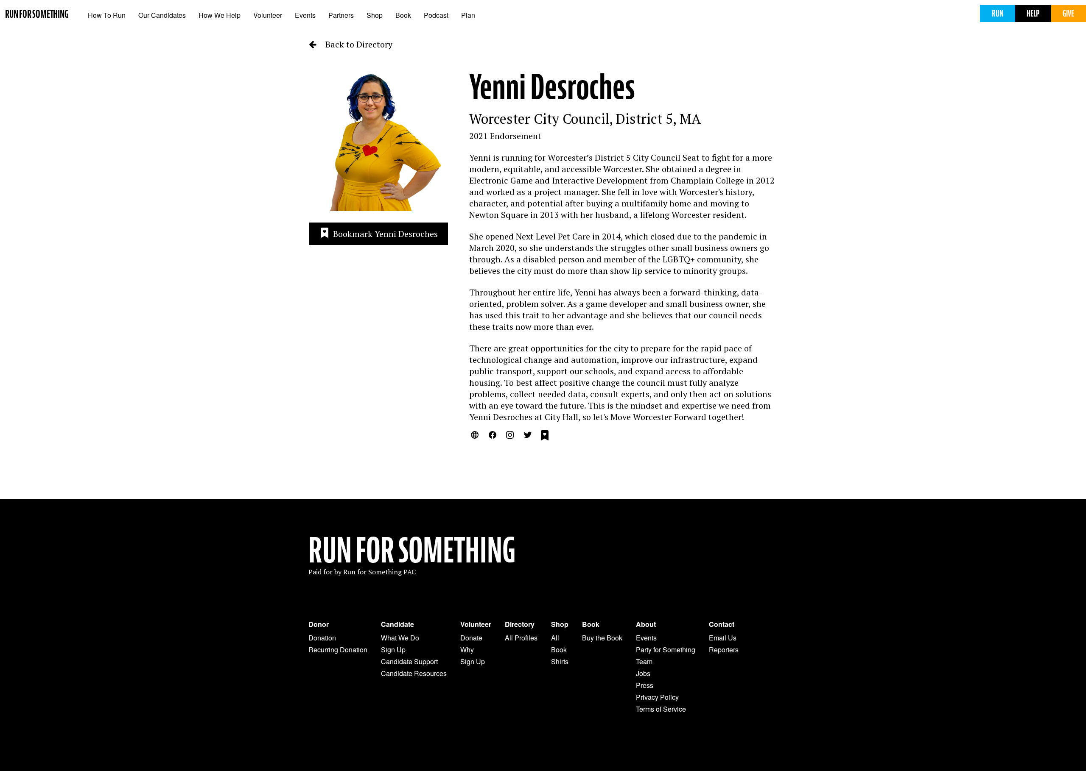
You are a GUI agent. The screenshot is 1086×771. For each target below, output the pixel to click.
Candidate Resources (414, 673)
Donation (322, 638)
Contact (721, 624)
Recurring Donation (337, 649)
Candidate (397, 624)
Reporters (724, 649)
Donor (318, 624)
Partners (341, 15)
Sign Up (393, 649)
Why (467, 649)
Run (997, 13)
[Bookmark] (545, 436)
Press (644, 685)
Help (1033, 13)
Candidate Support (409, 661)
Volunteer (267, 15)
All (555, 638)
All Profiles (521, 638)
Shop (375, 15)
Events (305, 15)
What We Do (400, 638)
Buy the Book (602, 638)
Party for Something (665, 649)
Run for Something (37, 14)
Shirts (559, 661)
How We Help (220, 15)
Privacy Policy (657, 697)
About (646, 624)
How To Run (107, 15)
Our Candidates (162, 15)
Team (644, 661)
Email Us (722, 638)
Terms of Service (661, 709)
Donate (471, 638)
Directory (520, 624)
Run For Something (411, 551)
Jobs (643, 673)
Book (403, 15)
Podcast (436, 15)
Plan (468, 15)
